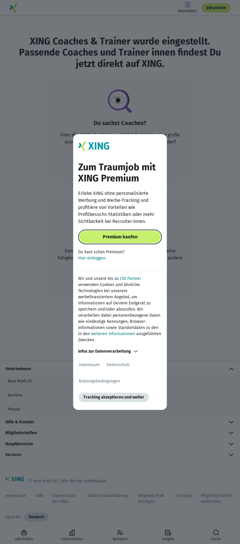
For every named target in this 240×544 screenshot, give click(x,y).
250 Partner (130, 278)
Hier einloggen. (92, 258)
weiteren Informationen (113, 333)
